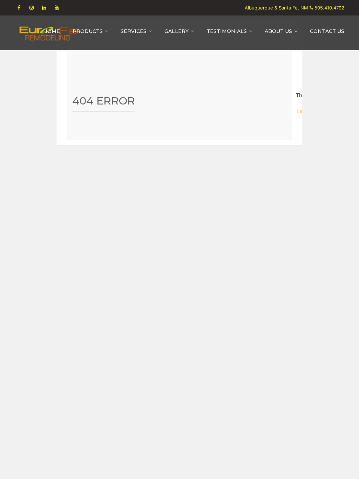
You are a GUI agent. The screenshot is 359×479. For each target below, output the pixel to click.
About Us (278, 31)
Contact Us (327, 31)
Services (134, 31)
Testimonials (226, 31)
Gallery (176, 31)
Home (51, 31)
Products (88, 31)
